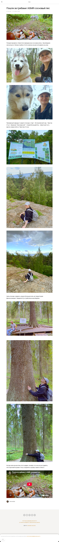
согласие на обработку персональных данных (29, 522)
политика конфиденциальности (29, 520)
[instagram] (27, 515)
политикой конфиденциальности (33, 536)
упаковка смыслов (31, 525)
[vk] (35, 515)
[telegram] (24, 515)
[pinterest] (29, 515)
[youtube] (32, 515)
